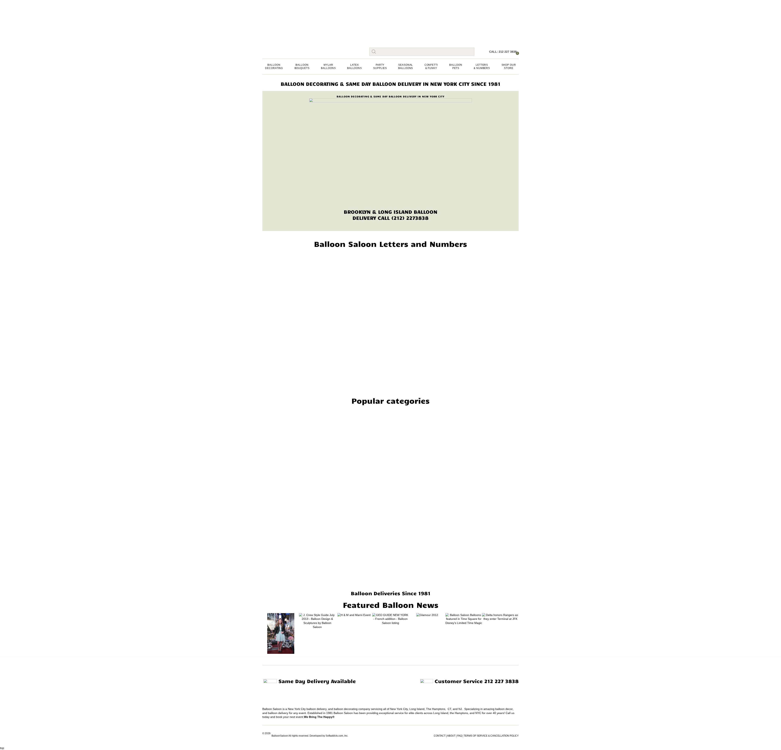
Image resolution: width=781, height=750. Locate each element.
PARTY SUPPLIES (380, 66)
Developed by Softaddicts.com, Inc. (329, 735)
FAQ (459, 735)
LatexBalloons (354, 66)
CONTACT (439, 735)
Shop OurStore (509, 66)
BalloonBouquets (302, 66)
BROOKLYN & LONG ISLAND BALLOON (390, 211)
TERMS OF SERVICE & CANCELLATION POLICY (491, 735)
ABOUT (451, 735)
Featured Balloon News (390, 604)
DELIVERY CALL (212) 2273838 (390, 218)
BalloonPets (455, 66)
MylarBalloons (328, 66)
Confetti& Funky (431, 66)
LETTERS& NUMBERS (482, 66)
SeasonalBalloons (405, 66)
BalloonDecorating (274, 66)
